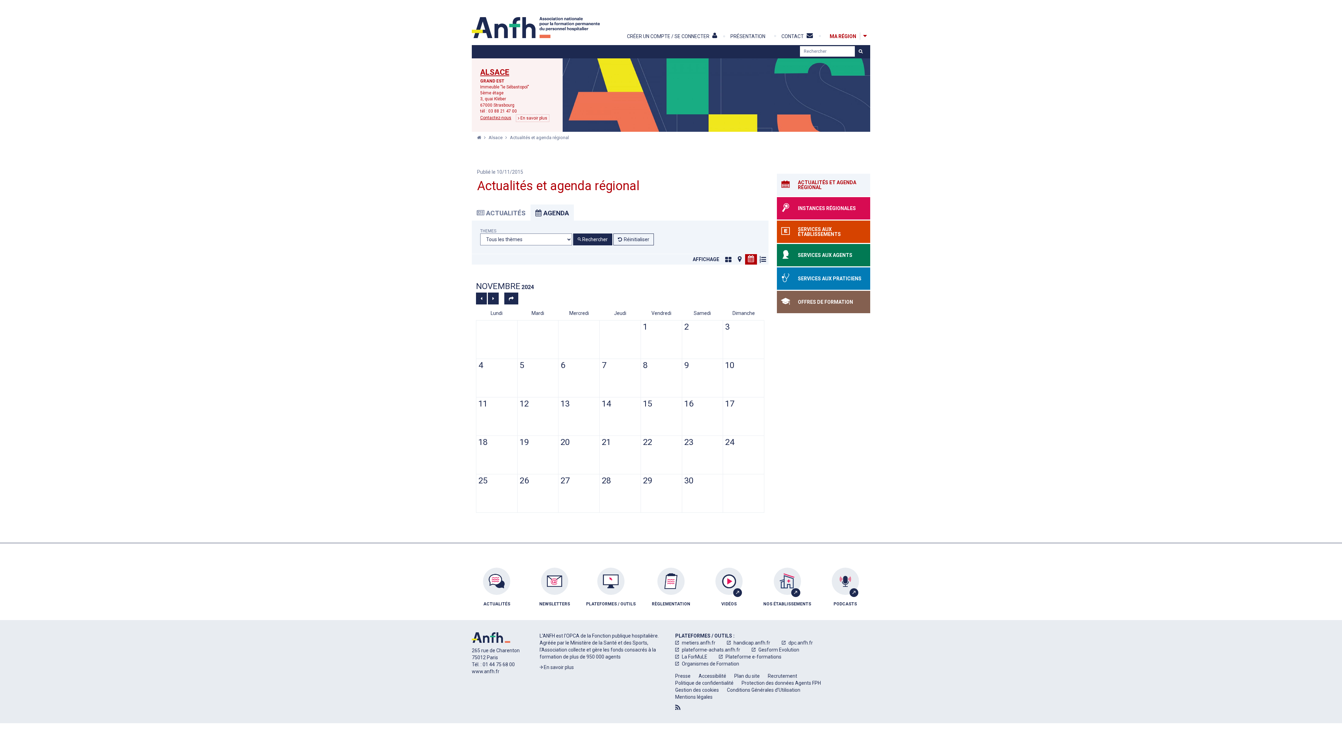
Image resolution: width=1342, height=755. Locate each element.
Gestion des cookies (697, 690)
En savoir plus (533, 118)
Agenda (555, 213)
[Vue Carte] (739, 259)
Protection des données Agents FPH (781, 683)
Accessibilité (712, 676)
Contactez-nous (495, 117)
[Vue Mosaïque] (728, 259)
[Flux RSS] (677, 707)
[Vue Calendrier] (751, 259)
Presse (683, 676)
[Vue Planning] (763, 259)
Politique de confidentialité (704, 683)
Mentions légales (694, 697)
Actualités (505, 213)
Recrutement (782, 676)
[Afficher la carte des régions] (865, 36)
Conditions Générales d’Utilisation (763, 690)
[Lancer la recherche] (860, 51)
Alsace (494, 72)
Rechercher (594, 239)
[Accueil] (537, 27)
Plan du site (747, 676)
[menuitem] (497, 592)
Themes (488, 231)
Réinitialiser (636, 239)
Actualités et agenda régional (539, 137)
